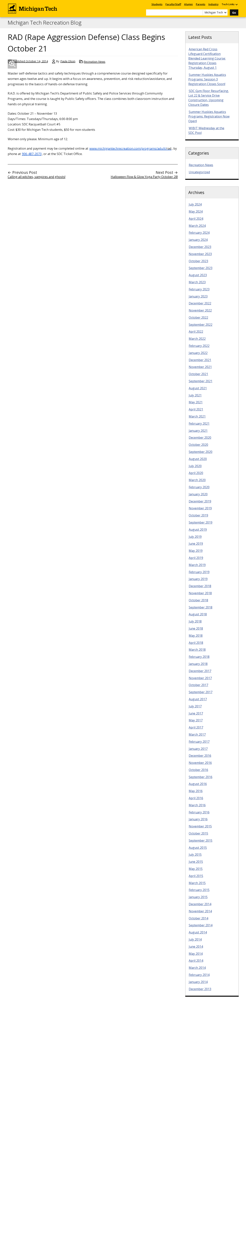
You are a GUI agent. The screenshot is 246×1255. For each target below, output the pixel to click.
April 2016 (196, 798)
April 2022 (196, 331)
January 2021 (198, 431)
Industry (213, 4)
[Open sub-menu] (236, 4)
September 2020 (200, 452)
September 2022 (200, 324)
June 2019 (196, 543)
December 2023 (200, 247)
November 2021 (200, 367)
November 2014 (200, 911)
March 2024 (197, 226)
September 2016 (200, 777)
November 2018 (200, 593)
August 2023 (198, 275)
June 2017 (196, 713)
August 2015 (198, 848)
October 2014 (198, 918)
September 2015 (200, 840)
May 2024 (196, 211)
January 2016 (198, 819)
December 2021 (200, 360)
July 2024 (195, 204)
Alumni (188, 4)
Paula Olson (67, 61)
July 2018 (195, 621)
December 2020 (200, 437)
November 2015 (200, 826)
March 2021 (197, 416)
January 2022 (198, 353)
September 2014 (200, 925)
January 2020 (198, 494)
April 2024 (196, 218)
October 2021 (198, 374)
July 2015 (195, 854)
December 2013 (200, 989)
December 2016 (200, 755)
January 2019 (198, 579)
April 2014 (196, 960)
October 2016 (198, 770)
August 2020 (198, 459)
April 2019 (196, 558)
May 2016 (196, 791)
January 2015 (198, 897)
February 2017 (199, 741)
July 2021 (195, 395)
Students (156, 4)
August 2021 (198, 388)
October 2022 (198, 317)
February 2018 (199, 657)
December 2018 (200, 586)
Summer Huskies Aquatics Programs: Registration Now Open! (208, 116)
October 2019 (198, 515)
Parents (200, 4)
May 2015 (196, 869)
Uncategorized (199, 172)
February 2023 (199, 289)
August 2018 (198, 614)
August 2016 (198, 784)
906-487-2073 (32, 154)
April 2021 (196, 409)
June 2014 (196, 946)
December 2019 (200, 501)
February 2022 (199, 346)
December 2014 (200, 904)
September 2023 (200, 268)
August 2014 (198, 932)
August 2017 (198, 699)
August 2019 (198, 529)
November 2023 (200, 254)
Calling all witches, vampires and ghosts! (36, 177)
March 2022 (197, 339)
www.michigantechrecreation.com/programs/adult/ (130, 148)
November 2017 (200, 678)
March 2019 (197, 565)
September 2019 (200, 522)
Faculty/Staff (173, 4)
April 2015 (196, 876)
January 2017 (198, 749)
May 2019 (196, 551)
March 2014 (197, 968)
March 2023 (197, 282)
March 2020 (197, 480)
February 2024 (199, 232)
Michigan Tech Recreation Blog (44, 22)
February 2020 (199, 487)
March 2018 (197, 649)
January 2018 (198, 664)
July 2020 (195, 466)
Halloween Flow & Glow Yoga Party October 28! (144, 177)
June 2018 (196, 628)
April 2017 (196, 727)
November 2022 (200, 310)
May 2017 (196, 720)
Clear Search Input (200, 12)
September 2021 (200, 381)
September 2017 (200, 692)
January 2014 (198, 982)
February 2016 (199, 812)
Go (234, 12)
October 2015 (198, 833)
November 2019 (200, 508)
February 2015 (199, 890)
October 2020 (198, 445)
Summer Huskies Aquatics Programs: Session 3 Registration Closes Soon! (207, 79)
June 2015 (196, 862)
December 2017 (200, 671)
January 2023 (198, 296)
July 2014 (195, 939)
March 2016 (197, 805)
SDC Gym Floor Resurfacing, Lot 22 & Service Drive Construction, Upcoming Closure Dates (208, 98)
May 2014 (196, 954)
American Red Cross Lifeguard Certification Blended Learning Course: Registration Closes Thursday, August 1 (207, 58)
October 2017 (198, 685)
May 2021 (196, 402)
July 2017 (195, 706)
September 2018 (200, 607)
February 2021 (199, 423)
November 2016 (200, 763)
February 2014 (199, 975)
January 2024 (198, 240)
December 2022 (200, 303)
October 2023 (198, 261)
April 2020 (196, 473)
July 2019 (195, 537)
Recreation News (94, 61)
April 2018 (196, 643)
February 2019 (199, 572)
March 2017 (197, 734)
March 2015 (197, 883)
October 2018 (198, 600)
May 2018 (196, 635)
